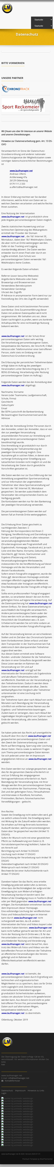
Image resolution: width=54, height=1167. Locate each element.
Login (3, 1093)
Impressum (20, 1090)
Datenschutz (7, 1090)
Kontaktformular (12, 1080)
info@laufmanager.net (18, 1078)
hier (3, 1064)
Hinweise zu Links (36, 1090)
